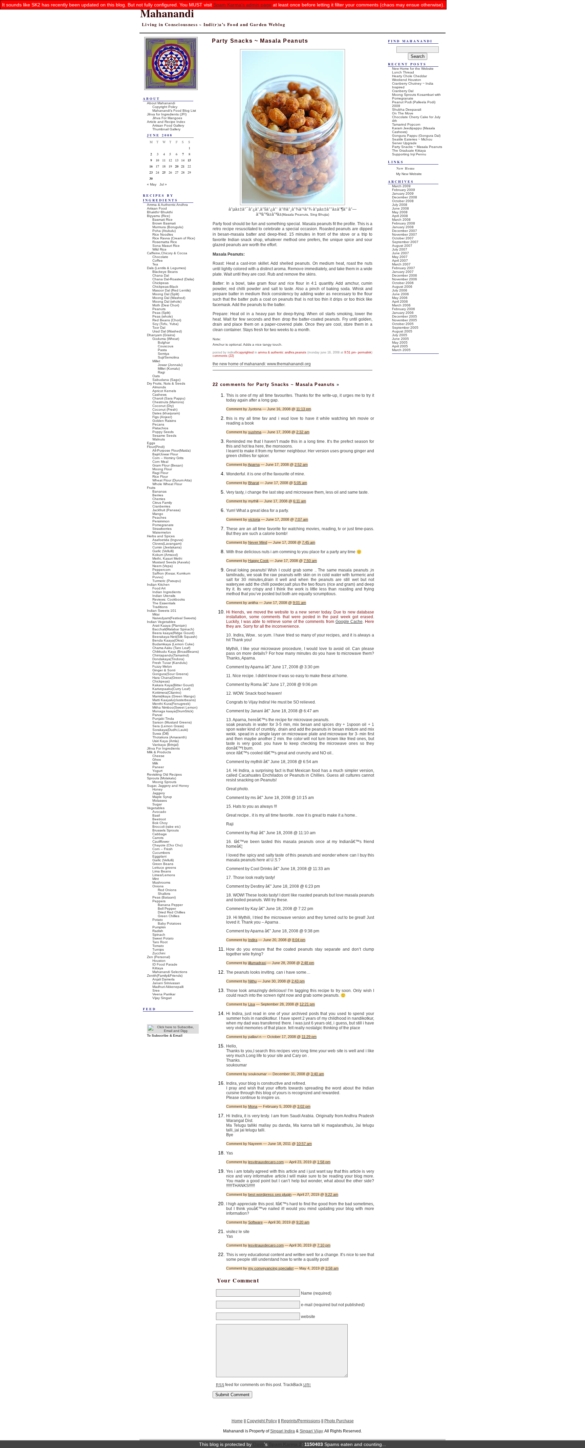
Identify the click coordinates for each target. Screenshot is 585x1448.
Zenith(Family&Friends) (164, 975)
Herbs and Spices (161, 536)
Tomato (158, 946)
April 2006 (400, 301)
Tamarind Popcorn (406, 124)
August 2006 (402, 286)
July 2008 (399, 205)
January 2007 (403, 272)
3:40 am (317, 1074)
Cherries (158, 499)
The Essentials (163, 603)
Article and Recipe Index (166, 122)
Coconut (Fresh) (164, 409)
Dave (258, 1444)
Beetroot (159, 819)
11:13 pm (303, 409)
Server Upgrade (404, 143)
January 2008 (403, 227)
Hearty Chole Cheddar (409, 76)
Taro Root (160, 942)
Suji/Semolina (168, 357)
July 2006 (399, 290)
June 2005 (400, 339)
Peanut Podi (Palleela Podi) (413, 102)
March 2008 (401, 219)
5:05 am (300, 483)
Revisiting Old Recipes (164, 774)
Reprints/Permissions (300, 1421)
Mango (157, 514)
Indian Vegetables (161, 622)
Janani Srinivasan (166, 983)
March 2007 (401, 264)
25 (164, 172)
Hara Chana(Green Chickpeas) (167, 679)
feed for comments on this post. (249, 1384)
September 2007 (405, 242)
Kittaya (157, 968)
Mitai (155, 614)
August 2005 (402, 331)
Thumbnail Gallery (166, 129)
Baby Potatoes (169, 923)
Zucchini (158, 953)
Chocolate (160, 257)
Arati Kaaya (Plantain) (169, 625)
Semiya (163, 353)
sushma (254, 432)
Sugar (157, 804)
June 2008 (400, 208)
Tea (155, 264)
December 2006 (404, 275)
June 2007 (400, 253)
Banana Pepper (170, 905)
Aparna (254, 464)
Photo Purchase (339, 1421)
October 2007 (403, 238)
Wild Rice (159, 249)
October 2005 (403, 324)
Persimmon (161, 521)
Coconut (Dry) (163, 406)
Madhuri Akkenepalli (167, 987)
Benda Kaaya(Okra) (167, 640)
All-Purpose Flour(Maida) (171, 450)
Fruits (151, 488)
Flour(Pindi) (156, 447)
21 (183, 166)
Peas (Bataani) (164, 897)
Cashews (159, 394)
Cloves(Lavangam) (166, 543)
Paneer (158, 767)
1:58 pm (323, 1162)
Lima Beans (161, 871)
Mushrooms (161, 882)
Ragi (161, 372)
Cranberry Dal (402, 91)
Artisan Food (157, 208)
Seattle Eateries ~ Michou (412, 139)
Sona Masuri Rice (166, 245)
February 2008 (403, 223)
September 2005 (405, 327)
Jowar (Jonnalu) (170, 365)
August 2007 (402, 245)
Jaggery (158, 793)
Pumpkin (159, 927)
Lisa (251, 1004)
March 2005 (401, 350)
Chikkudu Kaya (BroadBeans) (175, 651)
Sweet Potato (163, 938)
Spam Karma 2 (285, 1444)
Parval (157, 715)
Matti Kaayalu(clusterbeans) (174, 700)
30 (151, 178)
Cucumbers (161, 853)
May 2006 (400, 298)
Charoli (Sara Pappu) (168, 398)
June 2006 (400, 294)
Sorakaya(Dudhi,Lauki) (170, 730)
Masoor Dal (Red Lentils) (171, 290)
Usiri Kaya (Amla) (165, 741)
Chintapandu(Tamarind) (170, 655)
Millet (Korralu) (169, 368)
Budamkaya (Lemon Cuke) (173, 644)
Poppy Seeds (163, 432)
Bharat (253, 483)
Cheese (158, 756)
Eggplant (159, 856)
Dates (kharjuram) (166, 413)
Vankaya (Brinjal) (165, 745)
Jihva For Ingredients (163, 748)
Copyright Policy (164, 107)
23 (151, 172)
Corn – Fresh (162, 849)
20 (176, 166)
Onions (158, 886)
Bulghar (164, 342)
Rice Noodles (162, 234)
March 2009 (401, 186)
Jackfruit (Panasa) (166, 510)
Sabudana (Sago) (166, 380)
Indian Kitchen (158, 584)
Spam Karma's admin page (242, 4)
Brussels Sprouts (165, 830)
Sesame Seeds (164, 435)
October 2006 (403, 283)
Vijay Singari (162, 998)
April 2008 (400, 216)
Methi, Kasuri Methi (167, 558)
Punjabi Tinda (163, 718)
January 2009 (403, 193)
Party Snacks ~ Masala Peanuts (417, 147)
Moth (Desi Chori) (165, 305)
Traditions (160, 607)
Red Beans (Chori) (166, 320)
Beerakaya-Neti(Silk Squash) (174, 637)
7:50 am (310, 561)
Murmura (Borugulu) (167, 227)
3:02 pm (303, 1106)
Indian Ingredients (166, 592)
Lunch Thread (403, 72)
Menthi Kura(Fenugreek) (171, 704)
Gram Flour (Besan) (167, 465)
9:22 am (331, 1194)
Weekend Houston (406, 80)
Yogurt (157, 771)
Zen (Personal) (158, 957)
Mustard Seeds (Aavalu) (171, 562)
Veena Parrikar (163, 994)
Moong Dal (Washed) (168, 298)
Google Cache (349, 621)
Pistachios (160, 428)
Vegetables (156, 808)
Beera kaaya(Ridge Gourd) (173, 633)
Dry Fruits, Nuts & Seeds (166, 383)
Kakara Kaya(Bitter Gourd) (173, 685)
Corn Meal (160, 461)
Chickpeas (160, 283)
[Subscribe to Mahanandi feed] (173, 1031)
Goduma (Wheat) (165, 339)
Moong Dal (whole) (166, 301)
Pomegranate (163, 525)
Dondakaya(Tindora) (168, 659)
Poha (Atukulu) (164, 231)
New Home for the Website (413, 68)
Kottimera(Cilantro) (166, 692)
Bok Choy (160, 823)
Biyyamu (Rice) (158, 216)
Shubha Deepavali (406, 109)
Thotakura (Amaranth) (169, 737)
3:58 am (332, 1268)
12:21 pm (307, 1004)
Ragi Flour (160, 473)
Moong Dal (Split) (165, 294)
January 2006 (403, 313)
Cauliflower (160, 841)
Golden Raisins (164, 421)
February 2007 (403, 268)
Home (237, 1421)
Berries (157, 495)
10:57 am (304, 1144)
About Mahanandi (161, 103)
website (308, 1316)
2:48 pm (307, 963)
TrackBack (296, 1384)
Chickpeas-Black (165, 286)
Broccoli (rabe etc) (166, 826)
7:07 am (301, 519)
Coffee (157, 260)
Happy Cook (258, 561)
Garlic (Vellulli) (163, 551)
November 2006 (404, 279)
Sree (156, 990)
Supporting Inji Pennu (409, 154)
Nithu (252, 981)
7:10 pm (323, 1245)
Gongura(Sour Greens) (170, 674)
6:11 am (299, 501)
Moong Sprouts (164, 782)
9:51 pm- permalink (357, 352)
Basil (156, 815)
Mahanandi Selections (169, 972)
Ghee (156, 759)
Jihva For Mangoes (167, 118)
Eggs (151, 443)
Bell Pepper (167, 908)
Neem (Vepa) (162, 566)
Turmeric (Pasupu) (166, 581)
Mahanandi (167, 13)
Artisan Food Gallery (168, 125)
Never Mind (257, 542)
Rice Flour (160, 476)
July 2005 (399, 335)
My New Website (409, 174)
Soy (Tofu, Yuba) (165, 324)
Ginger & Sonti (163, 670)
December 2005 (404, 316)
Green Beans (162, 864)
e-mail (306, 1304)
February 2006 (403, 309)
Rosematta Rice (164, 242)
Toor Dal (158, 327)
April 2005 (400, 346)
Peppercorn (161, 569)
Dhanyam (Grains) (161, 335)
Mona (252, 1106)
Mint (155, 879)
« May (151, 184)
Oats (156, 376)
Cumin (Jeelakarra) (166, 547)
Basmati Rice (162, 219)
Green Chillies (168, 916)
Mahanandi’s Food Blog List (174, 110)
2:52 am (301, 464)
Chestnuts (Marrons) (168, 402)
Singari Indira (282, 1431)
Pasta (162, 350)
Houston (159, 961)
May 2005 (400, 342)
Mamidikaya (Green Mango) (173, 696)
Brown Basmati (164, 223)
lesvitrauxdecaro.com (266, 1162)
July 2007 (399, 249)
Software (255, 1222)
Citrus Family (162, 502)
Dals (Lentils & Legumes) (166, 268)
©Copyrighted (244, 352)
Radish (157, 931)
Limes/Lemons (163, 875)
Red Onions (167, 890)
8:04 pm (298, 940)
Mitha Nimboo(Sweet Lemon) (174, 707)
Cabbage (159, 834)
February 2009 (403, 190)
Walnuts (158, 439)
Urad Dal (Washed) (167, 331)
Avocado (159, 812)
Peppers (159, 901)
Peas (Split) (161, 313)
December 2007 (404, 231)
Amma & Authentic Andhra (276, 352)
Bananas (159, 491)
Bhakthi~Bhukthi (160, 212)
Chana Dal (160, 275)
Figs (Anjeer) (162, 417)
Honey (157, 789)
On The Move (402, 113)
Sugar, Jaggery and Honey (168, 785)
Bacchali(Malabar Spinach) (173, 629)
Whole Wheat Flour (167, 484)
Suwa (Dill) (160, 733)
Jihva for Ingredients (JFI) (167, 114)
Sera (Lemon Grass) (168, 726)
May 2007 (400, 257)
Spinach (158, 934)
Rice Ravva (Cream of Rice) (173, 238)
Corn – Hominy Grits (167, 458)
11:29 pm (309, 1037)
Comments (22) (223, 356)
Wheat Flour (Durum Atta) (172, 480)
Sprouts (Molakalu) (161, 778)
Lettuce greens (164, 867)
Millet (156, 361)
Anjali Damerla (163, 979)
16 (151, 166)
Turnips (158, 949)
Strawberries (162, 529)
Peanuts (300, 352)
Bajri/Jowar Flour (165, 454)
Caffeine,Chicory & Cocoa (167, 253)
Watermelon (161, 532)
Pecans (158, 424)
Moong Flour (162, 469)
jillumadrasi (257, 963)
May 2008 (400, 212)
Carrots (158, 838)
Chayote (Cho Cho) (167, 845)
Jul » (163, 184)
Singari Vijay (311, 1431)
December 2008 (404, 197)
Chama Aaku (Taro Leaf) (171, 648)
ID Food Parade (164, 964)
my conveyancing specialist (271, 1268)
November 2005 (404, 320)
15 (189, 160)
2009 (396, 106)
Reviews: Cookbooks (168, 599)
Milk (155, 763)
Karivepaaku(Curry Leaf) (171, 689)
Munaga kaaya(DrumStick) (172, 711)
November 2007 (404, 234)
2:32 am (302, 432)
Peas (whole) (162, 316)
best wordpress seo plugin (269, 1194)
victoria (254, 519)
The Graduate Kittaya (409, 150)
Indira (252, 940)
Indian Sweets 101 (161, 610)
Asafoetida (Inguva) (167, 540)
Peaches (159, 517)
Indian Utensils (163, 596)
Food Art (159, 588)
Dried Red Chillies (171, 912)
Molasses (159, 800)
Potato (157, 920)
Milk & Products (159, 752)
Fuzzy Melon (162, 666)
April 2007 (400, 260)
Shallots (164, 893)
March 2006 (401, 305)
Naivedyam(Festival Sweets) (174, 618)
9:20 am (302, 1222)
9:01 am (299, 603)
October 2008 (403, 201)
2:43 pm (298, 981)
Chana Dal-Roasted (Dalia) (173, 279)
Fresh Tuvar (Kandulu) (169, 663)
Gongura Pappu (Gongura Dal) (416, 135)
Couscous (165, 346)
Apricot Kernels (164, 391)
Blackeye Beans (165, 272)
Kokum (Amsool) (165, 555)
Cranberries (161, 506)
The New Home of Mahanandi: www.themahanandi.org (262, 364)
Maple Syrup (162, 797)
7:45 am (308, 542)
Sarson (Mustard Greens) (172, 722)
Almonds (159, 387)
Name (306, 1293)
